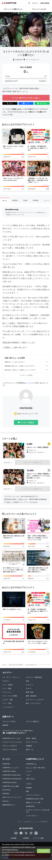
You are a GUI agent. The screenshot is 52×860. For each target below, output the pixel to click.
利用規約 (29, 788)
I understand (43, 851)
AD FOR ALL (6, 790)
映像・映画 (29, 692)
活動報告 (15, 200)
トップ (4, 664)
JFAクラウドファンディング (11, 797)
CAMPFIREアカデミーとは (11, 738)
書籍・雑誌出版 (31, 696)
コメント (46, 200)
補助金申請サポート (8, 805)
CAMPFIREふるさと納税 (10, 786)
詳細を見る (7, 462)
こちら (28, 383)
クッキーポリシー (32, 816)
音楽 (27, 681)
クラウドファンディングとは (11, 742)
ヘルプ (28, 775)
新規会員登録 (45, 3)
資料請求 (5, 725)
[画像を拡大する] (23, 456)
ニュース (29, 771)
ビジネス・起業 (7, 699)
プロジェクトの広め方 (9, 749)
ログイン (35, 3)
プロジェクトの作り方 (9, 746)
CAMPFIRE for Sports (9, 782)
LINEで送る (43, 103)
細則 (27, 791)
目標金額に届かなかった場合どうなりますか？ (19, 366)
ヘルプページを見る (26, 375)
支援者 (25, 200)
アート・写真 (6, 703)
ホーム (5, 200)
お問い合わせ (30, 779)
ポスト (11, 103)
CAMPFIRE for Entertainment (12, 779)
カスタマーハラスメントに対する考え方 (37, 811)
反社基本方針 (30, 806)
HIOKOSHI (5, 793)
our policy (5, 857)
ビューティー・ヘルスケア (34, 699)
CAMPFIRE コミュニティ (10, 767)
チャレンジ (29, 685)
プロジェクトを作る (8, 721)
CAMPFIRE (6, 764)
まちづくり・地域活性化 (34, 677)
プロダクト (6, 681)
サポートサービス (32, 742)
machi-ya (5, 801)
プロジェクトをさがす (15, 664)
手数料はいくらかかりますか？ (14, 362)
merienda (18, 59)
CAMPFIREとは (31, 764)
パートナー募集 (38, 838)
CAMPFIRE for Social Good (11, 775)
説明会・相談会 (31, 738)
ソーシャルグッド (32, 59)
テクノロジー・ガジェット (11, 677)
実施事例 (29, 746)
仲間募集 (35, 200)
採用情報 (26, 838)
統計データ (29, 749)
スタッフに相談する (32, 721)
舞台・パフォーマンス (33, 703)
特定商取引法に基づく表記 (34, 799)
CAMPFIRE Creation (9, 771)
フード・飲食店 (7, 685)
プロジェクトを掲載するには (13, 9)
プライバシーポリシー (33, 795)
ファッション (6, 692)
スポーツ (29, 688)
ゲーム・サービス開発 (9, 696)
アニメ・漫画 (6, 688)
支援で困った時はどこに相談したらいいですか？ (20, 370)
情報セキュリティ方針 (33, 802)
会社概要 (13, 838)
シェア (27, 103)
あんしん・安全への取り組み (35, 767)
